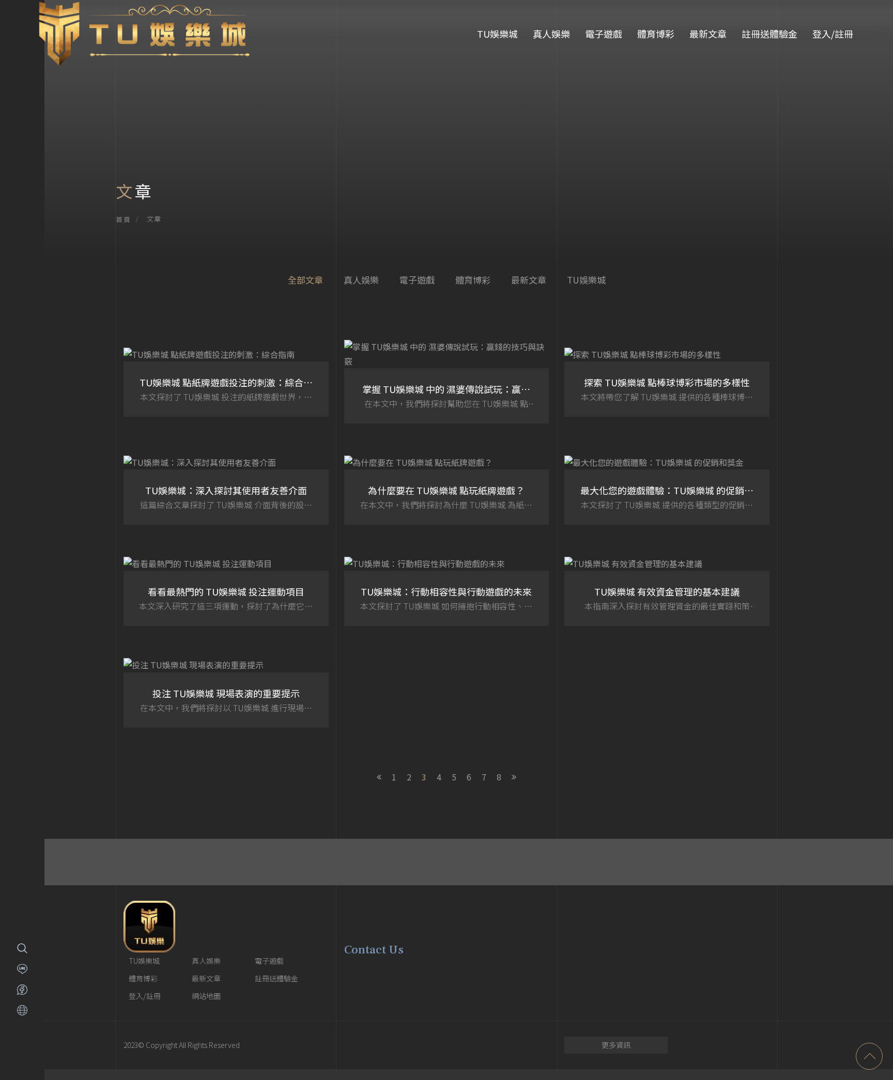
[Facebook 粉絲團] (22, 989)
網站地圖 (206, 996)
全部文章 (305, 279)
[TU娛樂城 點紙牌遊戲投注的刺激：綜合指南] (226, 382)
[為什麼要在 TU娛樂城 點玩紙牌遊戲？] (446, 490)
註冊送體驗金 (769, 33)
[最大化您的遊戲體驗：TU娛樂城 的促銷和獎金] (666, 490)
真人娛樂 (551, 33)
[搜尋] (22, 948)
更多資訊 (616, 1045)
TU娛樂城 (497, 33)
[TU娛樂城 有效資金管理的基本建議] (666, 591)
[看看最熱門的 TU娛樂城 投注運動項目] (226, 591)
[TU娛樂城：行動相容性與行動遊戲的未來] (446, 591)
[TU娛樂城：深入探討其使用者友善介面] (226, 490)
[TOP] (869, 1056)
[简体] (22, 1010)
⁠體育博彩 (472, 279)
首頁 (123, 219)
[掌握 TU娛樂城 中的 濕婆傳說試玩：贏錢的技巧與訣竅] (446, 381)
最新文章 (708, 33)
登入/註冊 (832, 33)
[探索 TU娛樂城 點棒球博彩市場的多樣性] (666, 382)
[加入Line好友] (22, 969)
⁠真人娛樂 (361, 279)
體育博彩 (655, 33)
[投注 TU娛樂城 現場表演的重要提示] (226, 692)
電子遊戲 (603, 33)
